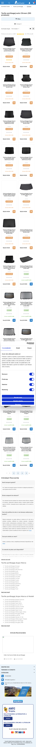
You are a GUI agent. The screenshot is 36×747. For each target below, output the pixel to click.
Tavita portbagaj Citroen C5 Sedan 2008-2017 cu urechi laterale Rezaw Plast (9, 267)
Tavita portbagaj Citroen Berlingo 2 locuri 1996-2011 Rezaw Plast (26, 49)
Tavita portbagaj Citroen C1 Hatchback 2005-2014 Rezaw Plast (26, 231)
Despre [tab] (29, 348)
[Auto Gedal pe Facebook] (18, 691)
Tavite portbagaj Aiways (12, 566)
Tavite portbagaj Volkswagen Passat (16, 619)
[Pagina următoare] (29, 473)
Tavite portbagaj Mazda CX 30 (14, 617)
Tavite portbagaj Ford (11, 589)
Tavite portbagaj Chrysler (12, 576)
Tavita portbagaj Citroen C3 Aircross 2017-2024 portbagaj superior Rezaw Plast (9, 231)
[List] (33, 28)
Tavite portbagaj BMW (12, 573)
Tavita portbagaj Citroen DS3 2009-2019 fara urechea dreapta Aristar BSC (9, 304)
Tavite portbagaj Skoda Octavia (14, 599)
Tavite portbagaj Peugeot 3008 (14, 613)
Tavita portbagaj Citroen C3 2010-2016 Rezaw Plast (26, 194)
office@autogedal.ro (10, 679)
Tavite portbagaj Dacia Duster (14, 608)
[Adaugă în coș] (31, 284)
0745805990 (8, 676)
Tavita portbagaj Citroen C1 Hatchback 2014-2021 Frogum (26, 412)
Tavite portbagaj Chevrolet (13, 575)
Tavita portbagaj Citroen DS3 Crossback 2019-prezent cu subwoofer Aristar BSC (9, 340)
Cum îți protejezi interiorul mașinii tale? (16, 655)
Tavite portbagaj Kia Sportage (14, 620)
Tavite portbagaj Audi (11, 571)
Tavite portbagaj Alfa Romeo (13, 569)
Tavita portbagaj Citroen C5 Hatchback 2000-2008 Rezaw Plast (9, 122)
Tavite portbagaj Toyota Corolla (14, 606)
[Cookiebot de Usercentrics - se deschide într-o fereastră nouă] (26, 343)
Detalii (8, 718)
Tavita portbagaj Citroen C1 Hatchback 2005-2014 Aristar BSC (26, 267)
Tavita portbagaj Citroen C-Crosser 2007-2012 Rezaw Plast (26, 86)
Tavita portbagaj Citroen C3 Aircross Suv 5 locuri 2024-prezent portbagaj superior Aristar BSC (9, 449)
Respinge (18, 404)
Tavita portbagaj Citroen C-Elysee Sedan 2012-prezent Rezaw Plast (9, 49)
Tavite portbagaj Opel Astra (13, 603)
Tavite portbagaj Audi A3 (12, 615)
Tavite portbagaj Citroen (12, 578)
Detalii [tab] (18, 348)
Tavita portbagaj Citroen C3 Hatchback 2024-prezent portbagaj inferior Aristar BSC (26, 449)
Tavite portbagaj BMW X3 (13, 601)
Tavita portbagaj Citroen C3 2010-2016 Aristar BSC (26, 340)
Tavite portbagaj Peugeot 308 (14, 622)
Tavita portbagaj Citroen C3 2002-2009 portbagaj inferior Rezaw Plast (9, 194)
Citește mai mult (5, 559)
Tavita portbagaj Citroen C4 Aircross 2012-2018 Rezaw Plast (26, 122)
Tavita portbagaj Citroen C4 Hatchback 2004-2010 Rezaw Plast (26, 158)
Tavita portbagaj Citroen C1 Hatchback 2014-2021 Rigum (9, 412)
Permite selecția (18, 400)
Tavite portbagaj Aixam (12, 568)
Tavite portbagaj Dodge (12, 585)
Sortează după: (5, 29)
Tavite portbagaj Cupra (12, 580)
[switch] (31, 379)
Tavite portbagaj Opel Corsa (13, 610)
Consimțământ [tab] (6, 348)
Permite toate (18, 397)
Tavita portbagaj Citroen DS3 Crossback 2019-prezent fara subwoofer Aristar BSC (26, 304)
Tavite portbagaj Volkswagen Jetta (15, 612)
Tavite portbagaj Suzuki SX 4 (13, 605)
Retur (30, 530)
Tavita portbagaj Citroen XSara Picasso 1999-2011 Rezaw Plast (9, 86)
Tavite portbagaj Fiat (11, 587)
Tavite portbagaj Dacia (12, 582)
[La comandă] (14, 66)
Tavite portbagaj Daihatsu (13, 583)
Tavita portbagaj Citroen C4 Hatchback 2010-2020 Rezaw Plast (9, 158)
